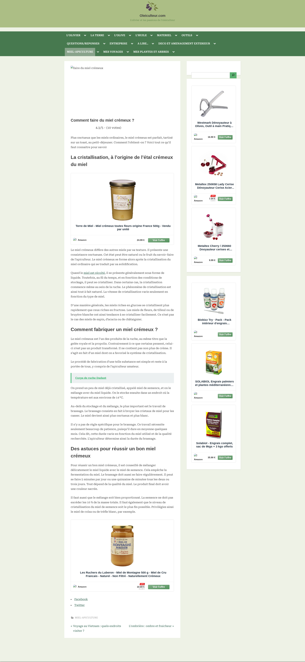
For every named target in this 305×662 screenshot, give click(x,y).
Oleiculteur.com (153, 16)
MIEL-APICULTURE (80, 51)
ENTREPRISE (118, 43)
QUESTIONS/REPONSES (83, 43)
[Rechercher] (233, 75)
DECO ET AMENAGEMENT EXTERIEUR (184, 43)
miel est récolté (94, 272)
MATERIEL (164, 35)
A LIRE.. (143, 43)
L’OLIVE (119, 35)
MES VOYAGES (113, 51)
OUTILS (187, 35)
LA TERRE (97, 35)
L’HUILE (141, 35)
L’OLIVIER (73, 35)
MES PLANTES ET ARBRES (151, 51)
